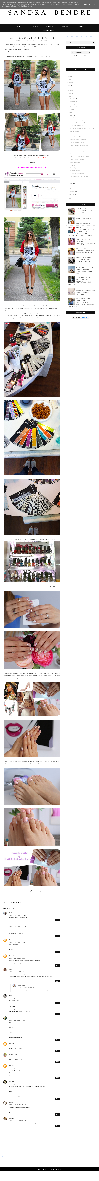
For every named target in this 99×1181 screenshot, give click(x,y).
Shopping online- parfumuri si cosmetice (79, 165)
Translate (85, 55)
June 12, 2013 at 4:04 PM (17, 1020)
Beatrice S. (12, 913)
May (71, 183)
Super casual (73, 153)
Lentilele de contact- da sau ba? (77, 142)
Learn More (87, 4)
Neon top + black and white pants (78, 151)
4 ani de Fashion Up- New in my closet (79, 176)
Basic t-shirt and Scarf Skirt (76, 125)
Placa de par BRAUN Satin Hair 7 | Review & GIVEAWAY (84, 210)
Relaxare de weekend (75, 134)
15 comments (43, 40)
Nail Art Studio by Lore (30, 308)
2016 (69, 88)
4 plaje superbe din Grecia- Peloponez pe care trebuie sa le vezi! (85, 270)
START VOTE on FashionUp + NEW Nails (80, 156)
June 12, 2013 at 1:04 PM (17, 942)
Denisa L (11, 1102)
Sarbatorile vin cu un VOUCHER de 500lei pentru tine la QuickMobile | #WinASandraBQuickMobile (81, 231)
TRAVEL (80, 26)
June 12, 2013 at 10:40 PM (17, 1056)
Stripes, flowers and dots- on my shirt (79, 137)
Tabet (10, 1018)
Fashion (49, 26)
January (72, 194)
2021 (69, 74)
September (72, 106)
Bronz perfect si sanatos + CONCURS (79, 122)
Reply (57, 920)
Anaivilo (11, 1118)
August (72, 109)
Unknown (11, 940)
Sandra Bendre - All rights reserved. (49, 1169)
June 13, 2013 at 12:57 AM (17, 1084)
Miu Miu (11, 1081)
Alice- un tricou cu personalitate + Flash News (81, 145)
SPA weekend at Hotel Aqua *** (78, 120)
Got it (95, 4)
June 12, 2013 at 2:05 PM (17, 1009)
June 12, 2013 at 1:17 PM (17, 971)
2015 (69, 91)
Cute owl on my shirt (75, 170)
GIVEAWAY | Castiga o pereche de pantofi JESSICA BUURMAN (84, 260)
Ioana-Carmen (13, 1054)
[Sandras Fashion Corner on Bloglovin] (80, 318)
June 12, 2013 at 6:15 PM (17, 1045)
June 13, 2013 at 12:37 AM (17, 1068)
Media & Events (49, 30)
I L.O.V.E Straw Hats (75, 162)
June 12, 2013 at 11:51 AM (17, 915)
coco (10, 995)
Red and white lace (74, 131)
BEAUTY (65, 26)
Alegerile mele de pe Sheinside (77, 159)
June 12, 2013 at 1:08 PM (17, 958)
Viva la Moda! (73, 179)
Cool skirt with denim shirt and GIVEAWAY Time (83, 301)
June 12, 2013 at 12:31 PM (17, 926)
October (72, 104)
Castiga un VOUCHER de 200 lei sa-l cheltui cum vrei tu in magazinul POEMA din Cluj (81, 281)
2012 (69, 198)
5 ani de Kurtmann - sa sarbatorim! (78, 139)
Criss (10, 969)
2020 (69, 76)
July (71, 112)
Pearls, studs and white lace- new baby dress (80, 117)
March (72, 188)
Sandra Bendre (22, 985)
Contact (34, 26)
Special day (81, 248)
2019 (69, 79)
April (71, 186)
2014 (69, 93)
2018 (69, 82)
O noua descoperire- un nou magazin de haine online (82, 128)
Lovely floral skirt (74, 148)
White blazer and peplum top (77, 173)
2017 (69, 85)
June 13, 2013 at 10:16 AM (17, 1104)
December (72, 98)
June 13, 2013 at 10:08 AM (26, 987)
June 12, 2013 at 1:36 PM (17, 998)
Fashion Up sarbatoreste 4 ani (42, 56)
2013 (69, 96)
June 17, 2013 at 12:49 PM (17, 1120)
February (72, 191)
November (72, 101)
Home (19, 26)
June (71, 115)
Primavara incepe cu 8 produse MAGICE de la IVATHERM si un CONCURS (85, 292)
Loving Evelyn (13, 956)
